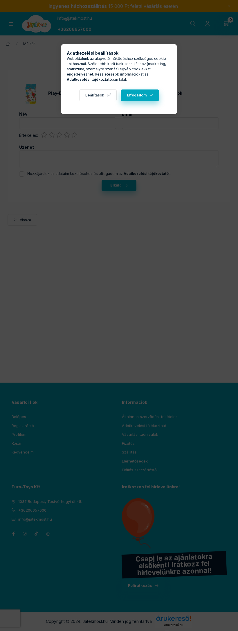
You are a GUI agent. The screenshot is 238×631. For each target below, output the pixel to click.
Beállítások (94, 95)
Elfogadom (137, 95)
